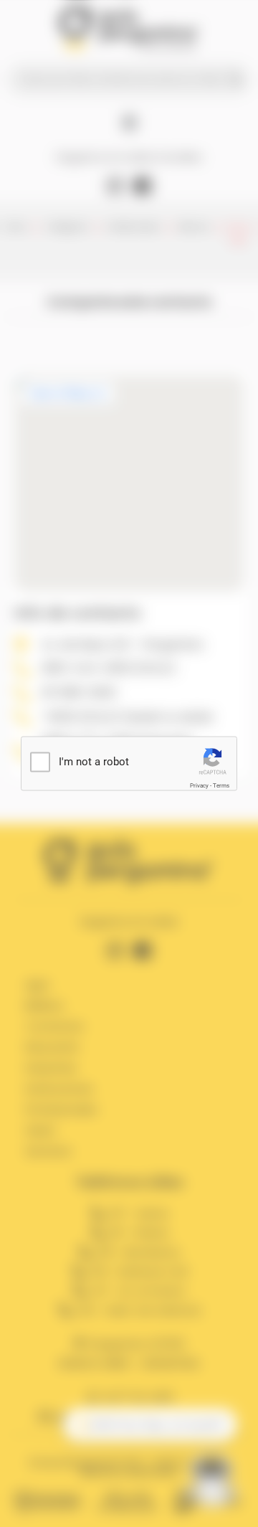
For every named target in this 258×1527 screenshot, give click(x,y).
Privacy (199, 786)
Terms (221, 786)
